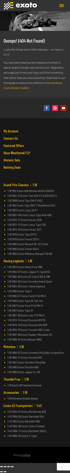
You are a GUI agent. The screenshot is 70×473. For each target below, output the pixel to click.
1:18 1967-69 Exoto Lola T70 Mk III (26, 315)
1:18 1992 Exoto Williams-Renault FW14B (29, 253)
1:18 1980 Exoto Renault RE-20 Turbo (27, 244)
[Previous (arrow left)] (1, 471)
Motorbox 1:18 (14, 346)
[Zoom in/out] (1, 466)
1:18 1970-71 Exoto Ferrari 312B (24, 220)
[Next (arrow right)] (5, 471)
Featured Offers (14, 145)
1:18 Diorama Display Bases (22, 398)
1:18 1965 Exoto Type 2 (19, 291)
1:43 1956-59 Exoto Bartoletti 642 (25, 416)
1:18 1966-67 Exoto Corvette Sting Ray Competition (35, 352)
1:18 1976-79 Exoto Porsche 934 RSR (27, 325)
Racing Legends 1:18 (18, 261)
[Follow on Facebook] (47, 108)
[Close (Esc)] (12, 466)
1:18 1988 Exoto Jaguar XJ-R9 (23, 372)
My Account (11, 131)
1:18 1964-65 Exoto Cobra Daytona (26, 286)
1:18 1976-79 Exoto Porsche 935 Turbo (28, 329)
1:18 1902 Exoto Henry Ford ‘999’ (25, 267)
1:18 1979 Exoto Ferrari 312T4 (23, 239)
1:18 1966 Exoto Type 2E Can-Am (25, 300)
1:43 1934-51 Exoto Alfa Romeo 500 (26, 411)
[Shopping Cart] (51, 5)
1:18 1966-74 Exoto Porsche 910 (24, 357)
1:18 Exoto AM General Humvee (24, 385)
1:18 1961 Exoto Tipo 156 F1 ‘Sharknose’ (31, 205)
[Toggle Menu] (61, 5)
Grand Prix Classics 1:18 (20, 184)
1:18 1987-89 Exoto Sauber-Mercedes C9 (29, 334)
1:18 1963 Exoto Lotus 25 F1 (22, 210)
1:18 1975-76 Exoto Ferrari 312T (24, 229)
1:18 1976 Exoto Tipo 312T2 (22, 234)
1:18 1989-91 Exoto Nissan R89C (24, 339)
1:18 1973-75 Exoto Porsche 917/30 (26, 320)
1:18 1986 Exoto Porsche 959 (22, 367)
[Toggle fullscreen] (5, 466)
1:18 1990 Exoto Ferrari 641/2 (23, 249)
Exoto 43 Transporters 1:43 (23, 405)
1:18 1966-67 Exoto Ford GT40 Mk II (26, 296)
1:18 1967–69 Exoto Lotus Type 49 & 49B (29, 215)
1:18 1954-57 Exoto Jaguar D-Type (28, 271)
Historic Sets (12, 160)
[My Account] (55, 5)
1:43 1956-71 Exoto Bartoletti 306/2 (26, 431)
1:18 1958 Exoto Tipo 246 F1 (24, 200)
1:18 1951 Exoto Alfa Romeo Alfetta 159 (30, 191)
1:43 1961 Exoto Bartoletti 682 (23, 421)
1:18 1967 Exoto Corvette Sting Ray (26, 362)
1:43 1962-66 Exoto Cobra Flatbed (26, 426)
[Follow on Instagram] (55, 108)
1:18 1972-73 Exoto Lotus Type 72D (26, 224)
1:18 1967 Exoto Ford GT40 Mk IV (25, 305)
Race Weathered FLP (17, 152)
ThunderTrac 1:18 (16, 379)
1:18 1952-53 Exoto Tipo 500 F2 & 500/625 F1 (32, 195)
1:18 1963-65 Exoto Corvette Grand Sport (29, 281)
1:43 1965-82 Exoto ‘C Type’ (22, 435)
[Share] (8, 466)
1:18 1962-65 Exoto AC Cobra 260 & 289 (28, 276)
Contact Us (11, 138)
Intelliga (25, 455)
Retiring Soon (12, 167)
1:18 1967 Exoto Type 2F (20, 310)
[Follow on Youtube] (63, 108)
